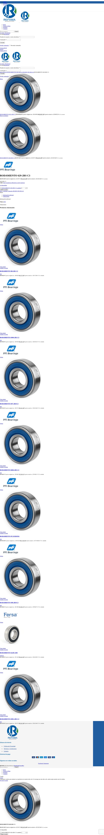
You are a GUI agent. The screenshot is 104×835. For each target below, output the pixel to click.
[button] (4, 268)
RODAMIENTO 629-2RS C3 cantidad (11, 188)
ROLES (5, 72)
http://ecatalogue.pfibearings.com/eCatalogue (14, 182)
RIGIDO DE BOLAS (28, 72)
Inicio (1, 72)
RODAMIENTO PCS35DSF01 (9, 536)
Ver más (2, 780)
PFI (5, 202)
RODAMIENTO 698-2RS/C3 (9, 602)
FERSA (2, 655)
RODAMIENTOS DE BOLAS (15, 72)
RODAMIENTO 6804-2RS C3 (9, 470)
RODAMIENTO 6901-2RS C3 (9, 719)
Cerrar (1, 777)
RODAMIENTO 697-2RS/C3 (9, 404)
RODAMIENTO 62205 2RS (9, 653)
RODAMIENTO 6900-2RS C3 (9, 337)
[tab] (48, 195)
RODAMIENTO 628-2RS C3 (7, 158)
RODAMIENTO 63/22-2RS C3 (8, 114)
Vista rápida (3, 266)
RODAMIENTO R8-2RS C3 (9, 271)
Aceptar (6, 780)
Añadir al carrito (4, 189)
